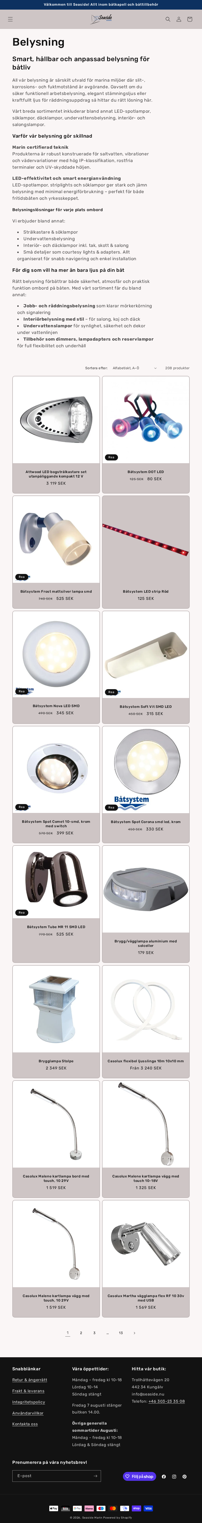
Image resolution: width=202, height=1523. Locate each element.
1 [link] (68, 1332)
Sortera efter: (96, 368)
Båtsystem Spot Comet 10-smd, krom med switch (56, 824)
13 (121, 1333)
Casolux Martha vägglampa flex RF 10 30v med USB (146, 1298)
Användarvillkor (28, 1413)
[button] (10, 19)
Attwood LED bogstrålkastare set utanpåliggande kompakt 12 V (56, 474)
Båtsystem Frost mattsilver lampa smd (56, 591)
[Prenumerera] (95, 1476)
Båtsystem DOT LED (146, 472)
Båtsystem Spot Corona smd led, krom (146, 822)
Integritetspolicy (28, 1402)
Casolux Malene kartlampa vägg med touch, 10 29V (56, 1298)
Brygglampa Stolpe (56, 1061)
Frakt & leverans (28, 1391)
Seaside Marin (92, 1517)
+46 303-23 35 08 (167, 1401)
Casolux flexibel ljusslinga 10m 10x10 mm (146, 1061)
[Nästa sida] (134, 1333)
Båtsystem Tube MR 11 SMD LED (56, 927)
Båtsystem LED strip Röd (146, 591)
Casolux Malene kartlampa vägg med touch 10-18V (145, 1178)
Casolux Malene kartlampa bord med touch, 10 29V (56, 1178)
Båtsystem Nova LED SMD (56, 706)
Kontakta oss (25, 1424)
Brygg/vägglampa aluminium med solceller (146, 943)
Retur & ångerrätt (29, 1379)
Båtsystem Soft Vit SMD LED (146, 707)
